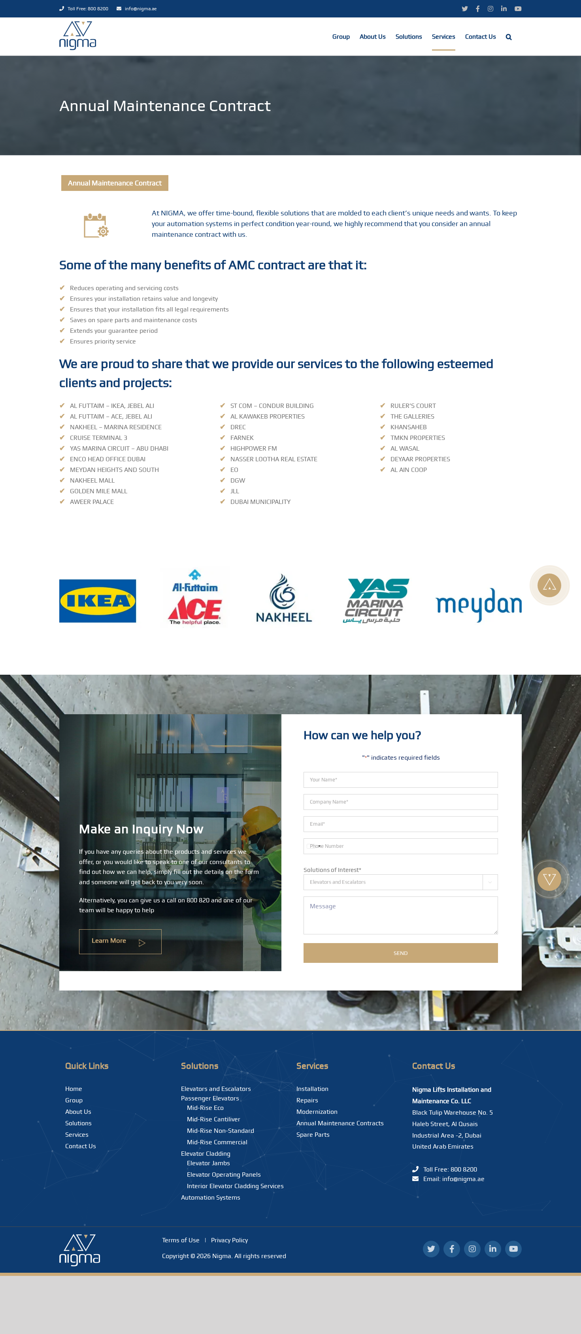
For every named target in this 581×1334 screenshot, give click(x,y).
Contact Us (80, 1146)
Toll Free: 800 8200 (86, 8)
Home (73, 1088)
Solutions (78, 1123)
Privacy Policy (229, 1240)
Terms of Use (181, 1240)
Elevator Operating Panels (224, 1174)
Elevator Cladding (205, 1153)
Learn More (110, 940)
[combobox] (313, 846)
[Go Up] (549, 585)
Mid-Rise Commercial (217, 1142)
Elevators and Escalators (216, 1088)
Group (74, 1100)
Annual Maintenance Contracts (340, 1123)
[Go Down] (549, 879)
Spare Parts (313, 1134)
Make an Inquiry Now (141, 828)
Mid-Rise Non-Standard (220, 1130)
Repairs (307, 1100)
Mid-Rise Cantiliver (213, 1119)
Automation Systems (210, 1197)
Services (77, 1134)
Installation (312, 1088)
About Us (78, 1111)
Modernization (317, 1111)
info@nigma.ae (139, 8)
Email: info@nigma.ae (452, 1179)
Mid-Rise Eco (205, 1107)
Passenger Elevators (210, 1098)
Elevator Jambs (208, 1163)
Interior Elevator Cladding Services (235, 1186)
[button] (509, 36)
